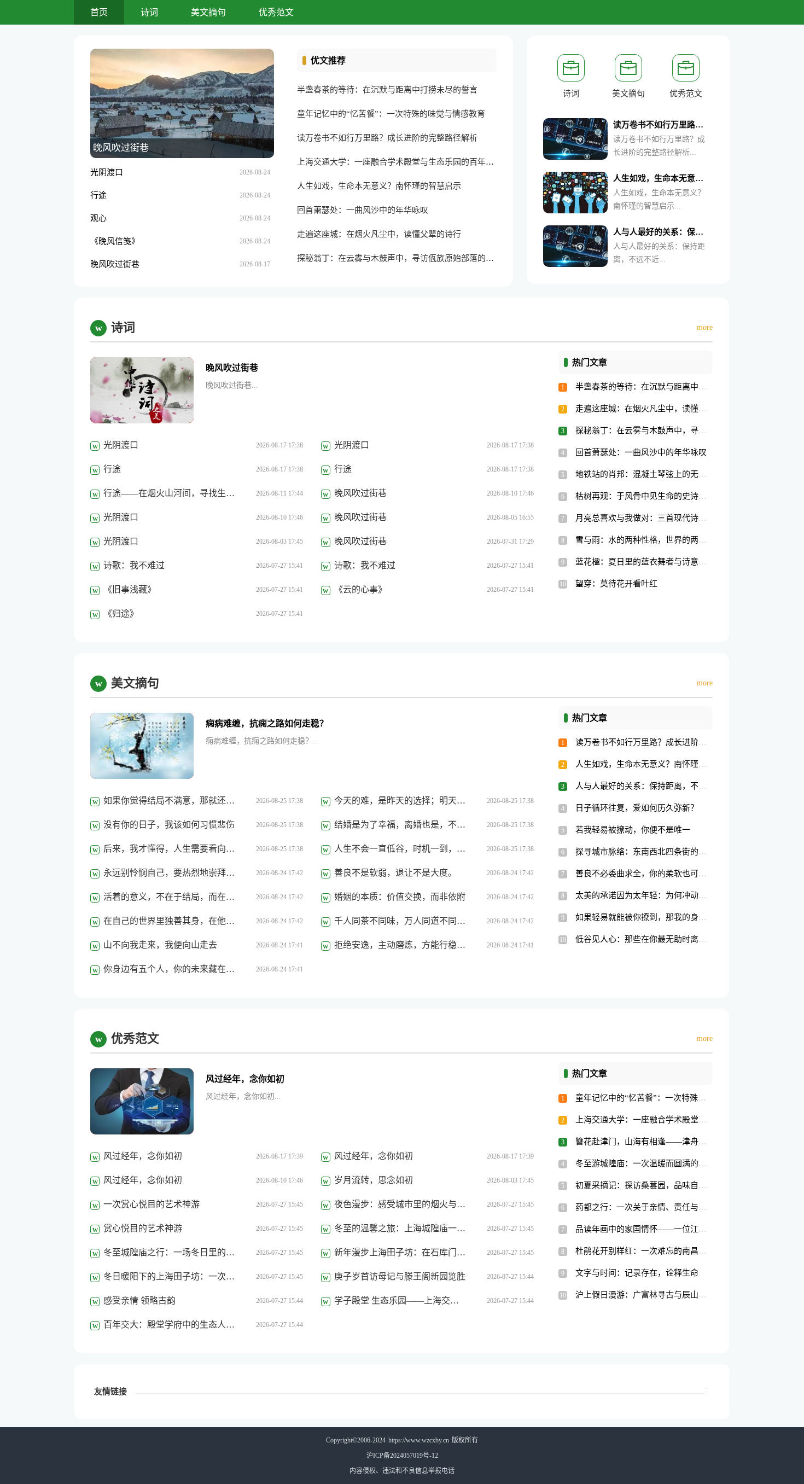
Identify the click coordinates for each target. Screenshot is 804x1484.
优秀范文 (276, 12)
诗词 (149, 12)
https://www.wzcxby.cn (418, 1440)
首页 (99, 12)
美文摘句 (208, 12)
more (705, 327)
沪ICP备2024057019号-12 (402, 1455)
